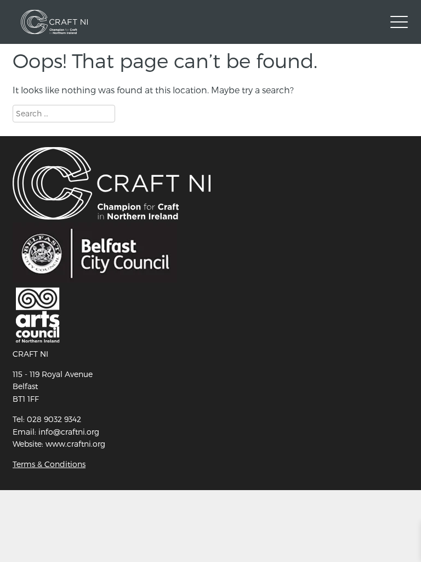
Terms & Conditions (49, 464)
